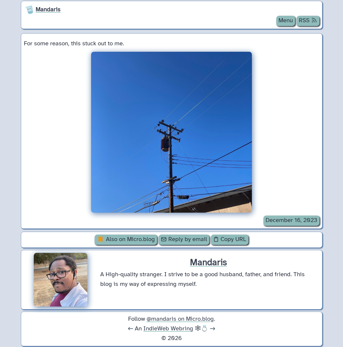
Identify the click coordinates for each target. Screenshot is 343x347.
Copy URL (232, 239)
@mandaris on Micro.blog (180, 319)
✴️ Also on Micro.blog (126, 239)
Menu (285, 20)
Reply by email (187, 239)
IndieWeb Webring (168, 329)
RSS (305, 20)
